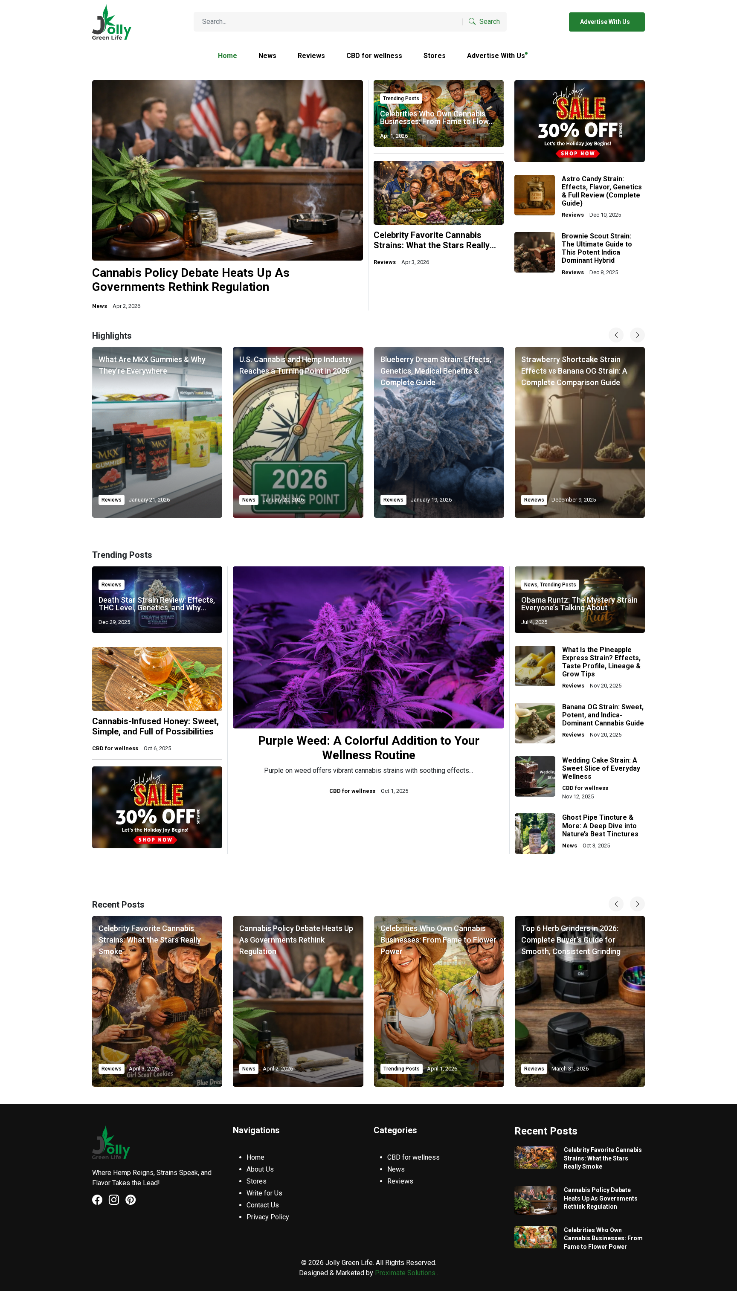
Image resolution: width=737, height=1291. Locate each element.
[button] (637, 903)
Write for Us (264, 1193)
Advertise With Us (605, 21)
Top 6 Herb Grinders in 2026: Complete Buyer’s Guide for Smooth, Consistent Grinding (571, 940)
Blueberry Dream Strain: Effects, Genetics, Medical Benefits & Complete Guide (435, 371)
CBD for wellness (374, 56)
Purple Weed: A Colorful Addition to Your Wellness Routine (368, 748)
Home (227, 56)
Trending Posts (401, 99)
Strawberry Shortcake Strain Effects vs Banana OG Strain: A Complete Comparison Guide (574, 371)
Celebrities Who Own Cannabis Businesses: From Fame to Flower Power (438, 121)
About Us (260, 1169)
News (267, 56)
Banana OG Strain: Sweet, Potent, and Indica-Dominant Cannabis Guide (603, 715)
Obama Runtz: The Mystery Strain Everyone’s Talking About (579, 603)
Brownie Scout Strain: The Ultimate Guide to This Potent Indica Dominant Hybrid (597, 248)
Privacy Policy (268, 1217)
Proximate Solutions (406, 1273)
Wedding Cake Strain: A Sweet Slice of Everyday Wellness (601, 768)
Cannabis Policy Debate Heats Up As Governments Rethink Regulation (191, 280)
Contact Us (263, 1205)
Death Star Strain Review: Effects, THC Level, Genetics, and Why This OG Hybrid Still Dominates (157, 607)
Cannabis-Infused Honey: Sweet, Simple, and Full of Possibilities (155, 726)
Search (489, 21)
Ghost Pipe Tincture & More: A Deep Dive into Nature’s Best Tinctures (600, 825)
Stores (435, 56)
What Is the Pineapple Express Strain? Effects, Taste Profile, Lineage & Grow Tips (601, 662)
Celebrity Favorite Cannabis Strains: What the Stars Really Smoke (432, 245)
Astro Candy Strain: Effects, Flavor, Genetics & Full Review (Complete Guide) (602, 191)
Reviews (311, 56)
